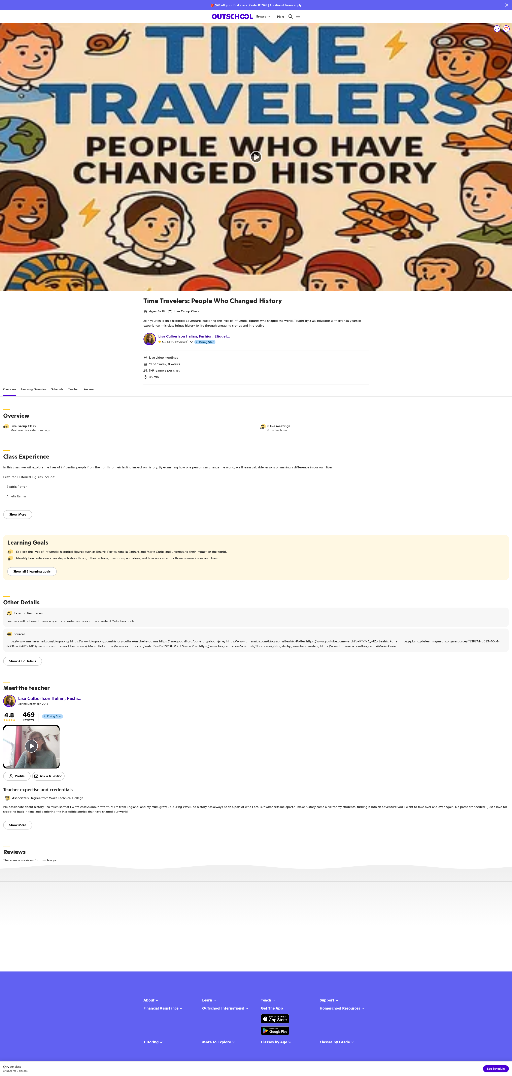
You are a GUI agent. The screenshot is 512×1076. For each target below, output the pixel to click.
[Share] (497, 28)
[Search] (290, 16)
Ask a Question (51, 776)
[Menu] (298, 16)
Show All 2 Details (22, 661)
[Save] (506, 28)
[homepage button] (232, 16)
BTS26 (262, 5)
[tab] (9, 389)
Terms (289, 5)
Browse (261, 16)
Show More (17, 514)
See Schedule (496, 1069)
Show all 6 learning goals (32, 571)
